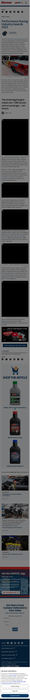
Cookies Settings (15, 686)
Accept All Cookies (15, 695)
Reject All (15, 691)
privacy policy (13, 675)
